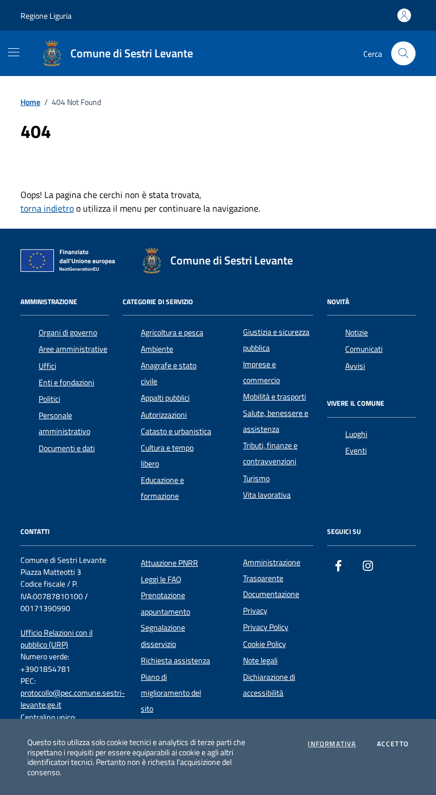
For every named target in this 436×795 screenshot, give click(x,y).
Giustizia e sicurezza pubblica (276, 340)
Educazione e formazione (162, 488)
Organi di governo (68, 332)
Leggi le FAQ (161, 579)
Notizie (356, 332)
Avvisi (355, 366)
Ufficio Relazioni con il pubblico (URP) (56, 639)
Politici (49, 399)
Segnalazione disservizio (163, 635)
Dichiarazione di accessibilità (269, 685)
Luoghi (356, 434)
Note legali (260, 660)
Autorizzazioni (164, 415)
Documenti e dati (67, 448)
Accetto (393, 744)
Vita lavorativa (267, 495)
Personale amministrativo (64, 423)
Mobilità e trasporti (274, 396)
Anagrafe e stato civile (168, 373)
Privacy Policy (265, 627)
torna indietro (47, 208)
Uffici (47, 366)
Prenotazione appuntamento (165, 603)
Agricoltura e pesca (172, 332)
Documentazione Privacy (271, 602)
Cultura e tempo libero (167, 455)
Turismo (256, 478)
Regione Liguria (46, 16)
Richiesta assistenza (175, 660)
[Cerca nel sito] (403, 53)
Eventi (356, 450)
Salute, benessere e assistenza (275, 421)
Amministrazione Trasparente (271, 570)
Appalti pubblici (165, 398)
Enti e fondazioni (66, 382)
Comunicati (364, 349)
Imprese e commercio (261, 372)
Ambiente (157, 349)
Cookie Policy (264, 644)
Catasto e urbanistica (176, 431)
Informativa (332, 744)
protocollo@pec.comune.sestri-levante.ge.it (72, 699)
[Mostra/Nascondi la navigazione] (13, 52)
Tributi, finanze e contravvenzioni (270, 453)
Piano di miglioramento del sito (171, 693)
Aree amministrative (73, 349)
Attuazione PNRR (169, 563)
